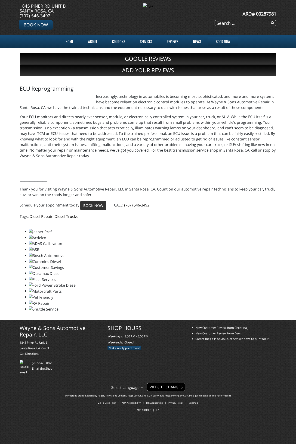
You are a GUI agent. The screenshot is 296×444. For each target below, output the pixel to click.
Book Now (36, 25)
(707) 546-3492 (35, 16)
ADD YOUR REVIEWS (148, 70)
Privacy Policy (175, 402)
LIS (157, 410)
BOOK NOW (93, 205)
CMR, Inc (187, 395)
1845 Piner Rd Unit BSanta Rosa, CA (43, 8)
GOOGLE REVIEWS (148, 58)
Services (146, 41)
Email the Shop (42, 368)
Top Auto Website (221, 395)
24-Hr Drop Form (107, 402)
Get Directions (29, 354)
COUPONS (118, 41)
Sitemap (193, 402)
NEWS (197, 41)
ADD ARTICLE (144, 410)
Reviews (172, 41)
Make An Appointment (124, 348)
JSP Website (201, 395)
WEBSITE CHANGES (166, 387)
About (92, 41)
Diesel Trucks (66, 216)
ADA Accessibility (131, 402)
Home (69, 41)
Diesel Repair (41, 216)
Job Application (154, 402)
